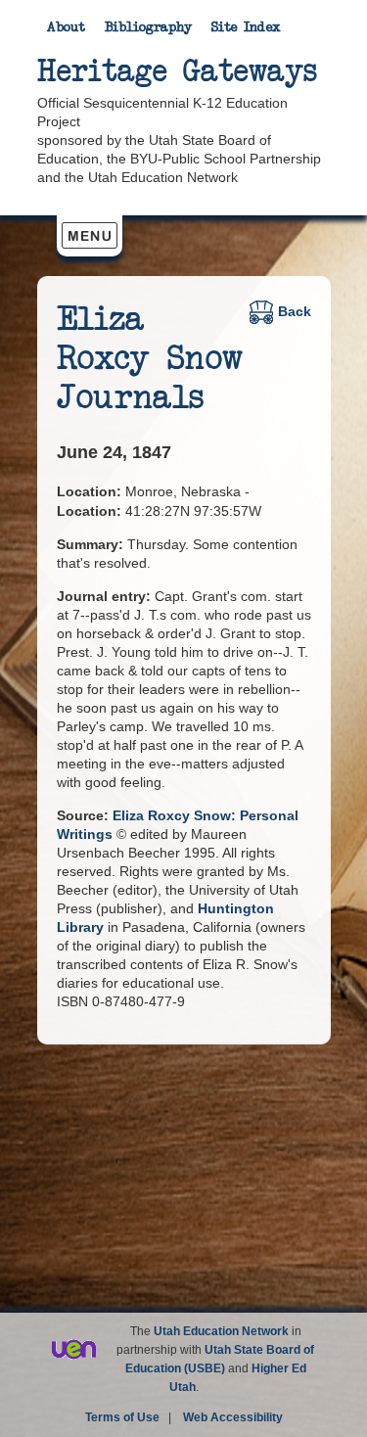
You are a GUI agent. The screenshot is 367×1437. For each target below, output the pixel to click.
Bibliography (148, 27)
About (66, 27)
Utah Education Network (221, 1331)
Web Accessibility (233, 1417)
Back (294, 311)
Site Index (246, 27)
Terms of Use (122, 1417)
